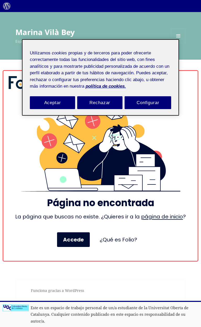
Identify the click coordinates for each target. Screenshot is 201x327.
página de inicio (162, 216)
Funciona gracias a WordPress (57, 290)
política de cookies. (106, 86)
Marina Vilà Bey (45, 32)
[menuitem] (7, 6)
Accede (73, 239)
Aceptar (52, 102)
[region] (100, 77)
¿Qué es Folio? (118, 239)
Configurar (148, 102)
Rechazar (100, 102)
